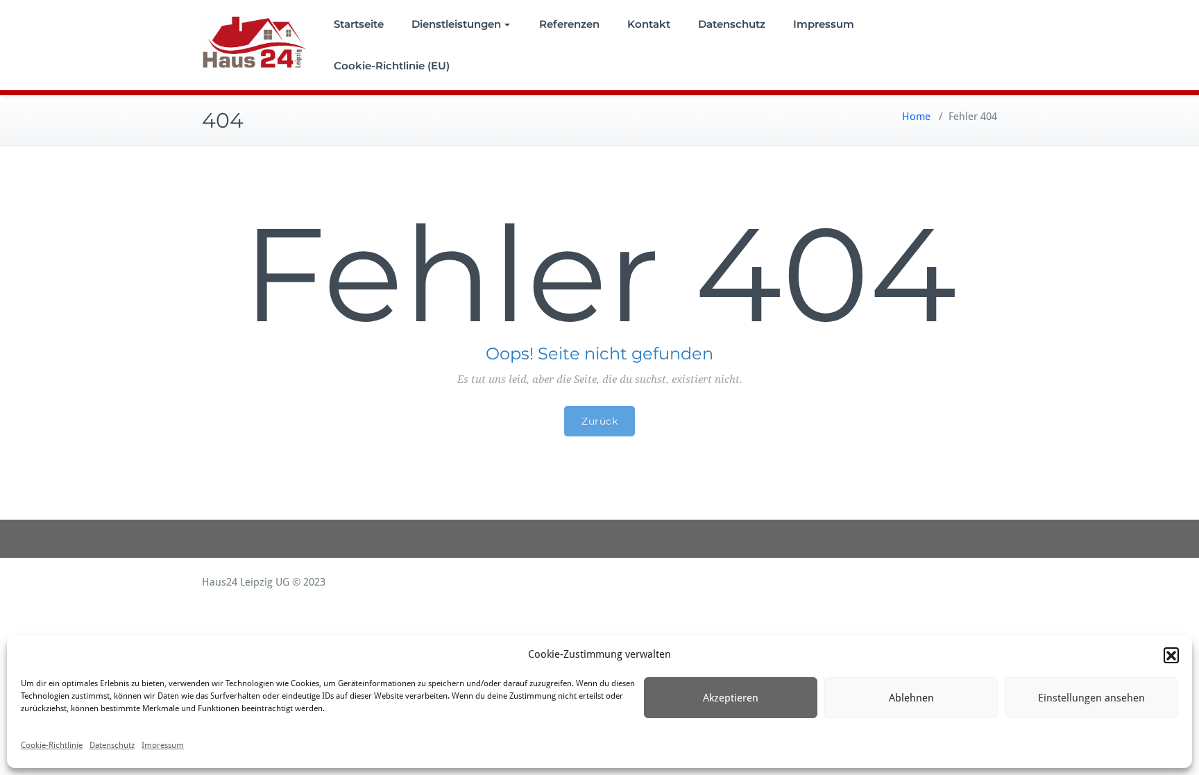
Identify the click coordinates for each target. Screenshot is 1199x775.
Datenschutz (112, 745)
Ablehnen (911, 698)
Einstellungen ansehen (1091, 698)
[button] (1171, 655)
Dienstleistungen (456, 24)
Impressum (163, 745)
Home (916, 116)
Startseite (359, 24)
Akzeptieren (730, 698)
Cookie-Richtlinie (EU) (392, 65)
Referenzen (569, 24)
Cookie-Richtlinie (52, 745)
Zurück (599, 421)
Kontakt (648, 24)
